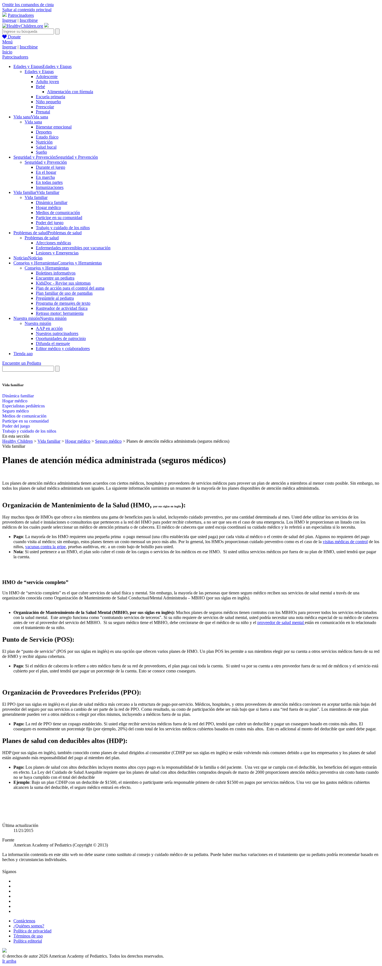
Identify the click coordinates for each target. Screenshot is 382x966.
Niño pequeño (48, 101)
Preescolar (45, 106)
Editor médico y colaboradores (63, 348)
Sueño (41, 152)
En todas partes (49, 182)
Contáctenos (24, 920)
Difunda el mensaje (53, 343)
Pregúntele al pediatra (55, 298)
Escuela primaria (50, 96)
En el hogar (46, 172)
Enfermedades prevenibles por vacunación (73, 247)
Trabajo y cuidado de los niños (63, 227)
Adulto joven (47, 81)
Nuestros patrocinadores (57, 333)
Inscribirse (29, 20)
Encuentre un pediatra (55, 278)
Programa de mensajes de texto (63, 303)
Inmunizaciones (49, 187)
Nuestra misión (38, 323)
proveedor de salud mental (281, 622)
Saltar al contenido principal (26, 9)
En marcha (45, 177)
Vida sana (33, 121)
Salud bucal (46, 147)
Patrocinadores (21, 15)
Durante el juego (50, 167)
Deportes (44, 132)
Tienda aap (23, 353)
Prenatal (43, 111)
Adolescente (47, 76)
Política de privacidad (32, 931)
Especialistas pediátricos (23, 406)
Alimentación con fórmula (70, 91)
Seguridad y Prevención (46, 162)
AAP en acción (49, 328)
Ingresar (9, 20)
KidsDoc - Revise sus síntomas (63, 283)
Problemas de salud (42, 237)
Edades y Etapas (39, 71)
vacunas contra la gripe (45, 546)
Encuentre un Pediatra (21, 363)
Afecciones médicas (53, 242)
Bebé (40, 86)
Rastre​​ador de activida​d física (62, 308)
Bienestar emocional (54, 127)
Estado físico (47, 137)
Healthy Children (17, 441)
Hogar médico (48, 207)
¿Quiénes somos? (28, 925)
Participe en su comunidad (59, 217)
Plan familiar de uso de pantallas (64, 293)
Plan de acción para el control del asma (70, 288)
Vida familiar (36, 197)
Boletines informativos (56, 273)
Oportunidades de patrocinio (61, 338)
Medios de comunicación (58, 212)
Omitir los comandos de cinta (28, 4)
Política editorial (27, 941)
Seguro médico (15, 411)
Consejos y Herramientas (47, 268)
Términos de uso (28, 936)
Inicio (7, 52)
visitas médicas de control (345, 541)
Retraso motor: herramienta (60, 313)
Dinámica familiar (51, 202)
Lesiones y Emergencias (57, 252)
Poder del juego (49, 222)
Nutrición (44, 142)
